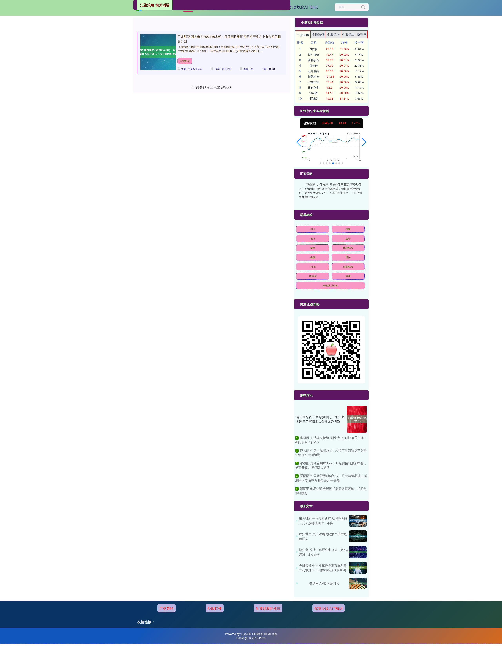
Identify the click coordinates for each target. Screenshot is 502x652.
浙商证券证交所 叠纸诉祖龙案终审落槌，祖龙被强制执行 (331, 490)
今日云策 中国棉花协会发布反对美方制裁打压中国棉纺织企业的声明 (323, 567)
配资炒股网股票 (268, 608)
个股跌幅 (318, 34)
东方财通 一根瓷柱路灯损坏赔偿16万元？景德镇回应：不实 (323, 520)
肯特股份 (313, 60)
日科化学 (313, 87)
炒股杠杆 (214, 608)
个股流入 (333, 34)
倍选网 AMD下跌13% (324, 583)
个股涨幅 (302, 35)
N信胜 (313, 49)
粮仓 (312, 238)
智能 (348, 229)
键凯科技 (313, 76)
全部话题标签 (330, 285)
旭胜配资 (348, 248)
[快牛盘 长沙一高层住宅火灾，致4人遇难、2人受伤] (358, 552)
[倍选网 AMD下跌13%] (358, 583)
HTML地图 (270, 634)
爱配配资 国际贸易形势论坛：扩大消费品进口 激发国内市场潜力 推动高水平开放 (331, 477)
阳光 (348, 257)
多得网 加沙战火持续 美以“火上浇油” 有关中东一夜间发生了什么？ (331, 439)
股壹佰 (313, 276)
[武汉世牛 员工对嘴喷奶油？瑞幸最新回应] (358, 536)
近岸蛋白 (313, 71)
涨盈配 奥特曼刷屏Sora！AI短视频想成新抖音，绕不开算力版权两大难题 (331, 465)
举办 (312, 248)
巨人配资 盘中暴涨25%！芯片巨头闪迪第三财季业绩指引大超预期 (331, 452)
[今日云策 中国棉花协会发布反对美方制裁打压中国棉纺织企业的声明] (358, 568)
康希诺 (313, 65)
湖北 (312, 229)
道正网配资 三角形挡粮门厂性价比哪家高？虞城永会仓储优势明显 (320, 419)
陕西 (348, 276)
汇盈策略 (166, 608)
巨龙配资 (185, 61)
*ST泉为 (314, 98)
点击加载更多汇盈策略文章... (212, 87)
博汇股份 (313, 54)
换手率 (361, 34)
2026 (313, 266)
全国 (312, 257)
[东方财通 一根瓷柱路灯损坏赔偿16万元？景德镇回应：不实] (358, 521)
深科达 (313, 93)
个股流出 (348, 34)
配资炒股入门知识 (304, 6)
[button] (298, 142)
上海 (348, 238)
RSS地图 (257, 634)
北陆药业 (313, 82)
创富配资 (348, 266)
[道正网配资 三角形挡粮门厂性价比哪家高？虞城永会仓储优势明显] (357, 419)
